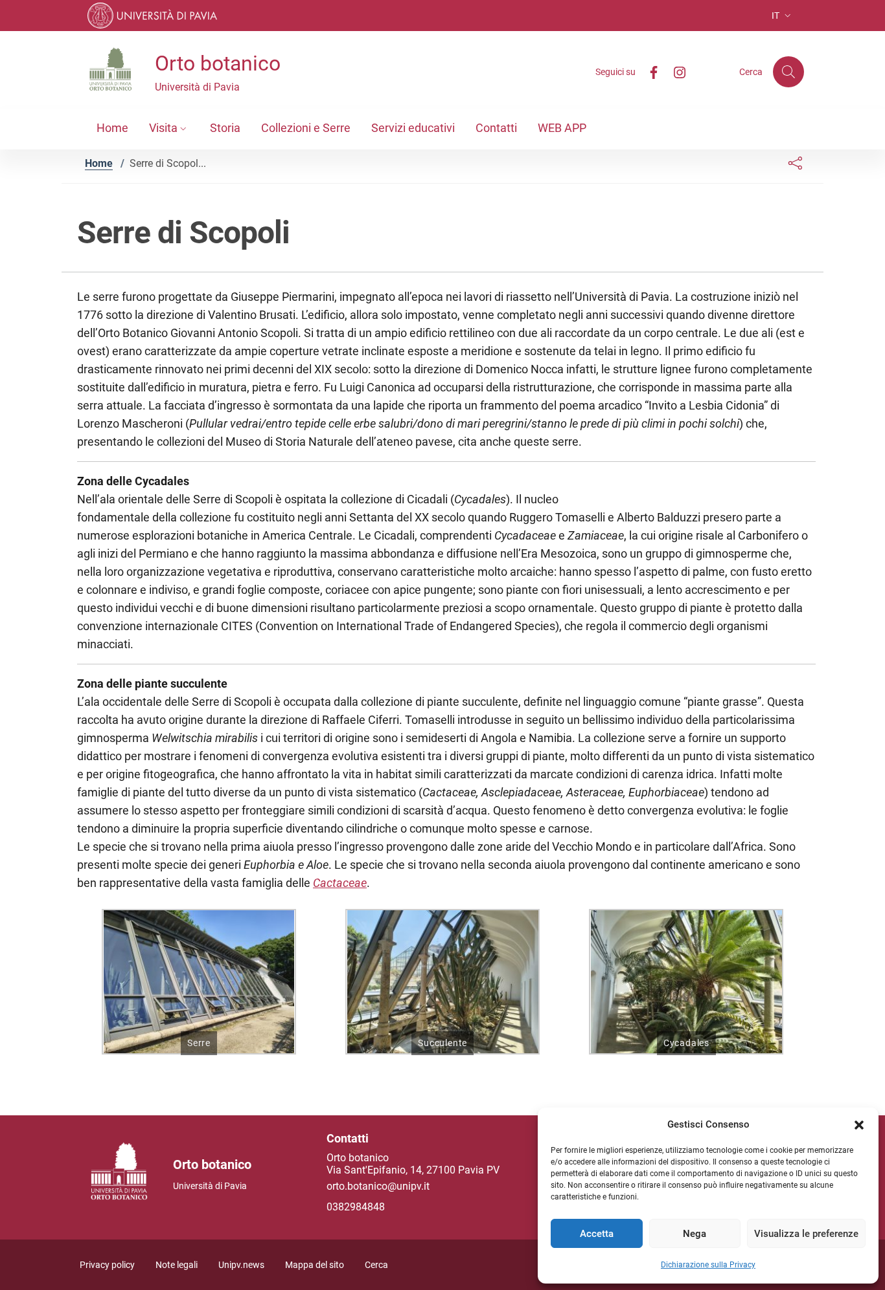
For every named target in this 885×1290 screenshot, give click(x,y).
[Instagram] (674, 71)
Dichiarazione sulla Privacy (708, 1264)
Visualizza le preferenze (806, 1234)
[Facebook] (648, 71)
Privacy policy (107, 1265)
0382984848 (356, 1207)
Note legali (176, 1265)
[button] (859, 1124)
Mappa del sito (314, 1265)
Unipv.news (241, 1265)
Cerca (376, 1265)
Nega (694, 1234)
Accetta (597, 1234)
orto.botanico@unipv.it (378, 1186)
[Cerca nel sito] (788, 71)
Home (99, 163)
